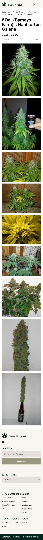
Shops (4, 509)
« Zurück (7, 39)
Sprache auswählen (9, 475)
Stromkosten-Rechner (10, 522)
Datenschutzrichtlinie (11, 537)
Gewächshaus (27, 505)
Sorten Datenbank (8, 501)
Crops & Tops (27, 509)
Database (19, 12)
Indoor (24, 498)
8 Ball (20, 14)
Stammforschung (8, 505)
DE (35, 4)
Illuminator (6, 526)
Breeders (32, 12)
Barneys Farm (7, 14)
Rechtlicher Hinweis (30, 537)
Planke (24, 522)
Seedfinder (6, 12)
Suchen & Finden (8, 498)
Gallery (30, 14)
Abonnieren (21, 461)
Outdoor (25, 501)
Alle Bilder (25, 512)
